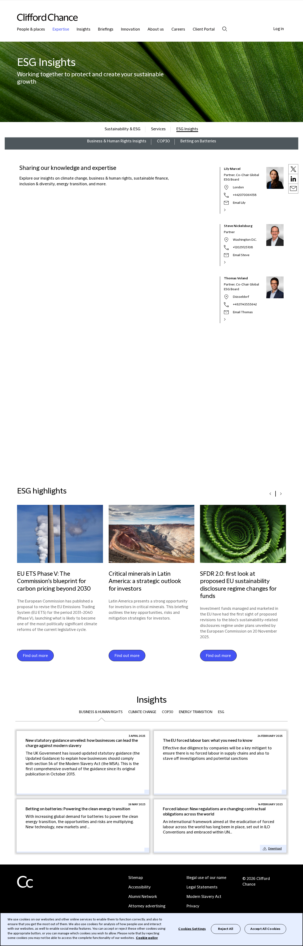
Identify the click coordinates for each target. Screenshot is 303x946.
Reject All (225, 929)
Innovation (130, 29)
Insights (83, 29)
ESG (221, 712)
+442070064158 (245, 195)
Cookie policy (147, 938)
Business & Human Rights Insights (116, 141)
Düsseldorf (241, 297)
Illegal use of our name (206, 878)
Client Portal (204, 29)
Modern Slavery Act (204, 897)
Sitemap (135, 878)
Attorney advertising (146, 906)
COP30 (163, 141)
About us (155, 29)
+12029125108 (243, 247)
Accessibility (139, 887)
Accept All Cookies (265, 929)
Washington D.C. (245, 240)
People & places (31, 29)
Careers (178, 29)
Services (158, 129)
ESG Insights (187, 129)
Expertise (61, 29)
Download (275, 848)
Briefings (105, 29)
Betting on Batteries (198, 141)
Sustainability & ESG (122, 129)
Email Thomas (243, 312)
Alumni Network (142, 897)
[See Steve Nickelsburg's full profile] (230, 262)
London (238, 187)
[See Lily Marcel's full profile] (230, 210)
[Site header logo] (142, 17)
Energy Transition (195, 712)
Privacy (193, 906)
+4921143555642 (245, 304)
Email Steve (241, 255)
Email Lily (239, 203)
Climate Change (142, 712)
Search (224, 28)
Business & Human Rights (101, 712)
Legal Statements (202, 887)
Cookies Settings (192, 929)
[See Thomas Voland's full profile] (230, 319)
